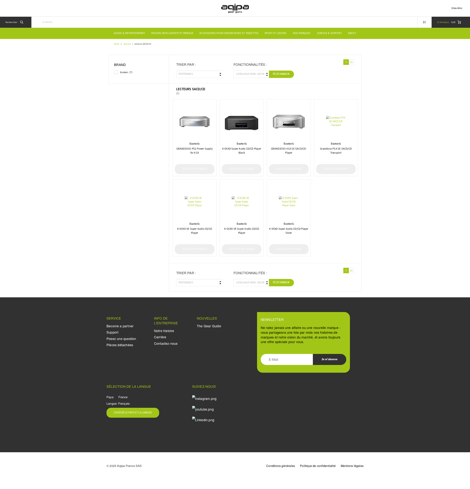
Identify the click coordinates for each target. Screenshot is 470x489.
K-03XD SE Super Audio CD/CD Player (194, 231)
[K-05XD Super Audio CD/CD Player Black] (242, 121)
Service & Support (329, 33)
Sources (127, 44)
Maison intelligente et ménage (172, 33)
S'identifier (456, 8)
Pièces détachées (119, 344)
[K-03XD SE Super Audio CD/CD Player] (194, 202)
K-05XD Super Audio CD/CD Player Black (241, 150)
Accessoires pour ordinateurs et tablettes (228, 33)
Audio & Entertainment (129, 33)
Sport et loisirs (275, 33)
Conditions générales (280, 466)
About (352, 33)
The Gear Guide (209, 325)
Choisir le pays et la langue (133, 412)
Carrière (160, 336)
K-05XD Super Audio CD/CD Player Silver (288, 231)
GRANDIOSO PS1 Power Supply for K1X (194, 150)
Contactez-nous (166, 343)
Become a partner (119, 325)
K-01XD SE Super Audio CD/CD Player (241, 231)
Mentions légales (352, 466)
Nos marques (301, 33)
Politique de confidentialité (318, 466)
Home (116, 44)
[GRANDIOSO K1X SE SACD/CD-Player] (289, 121)
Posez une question (121, 338)
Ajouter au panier (194, 169)
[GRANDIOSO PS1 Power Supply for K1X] (194, 121)
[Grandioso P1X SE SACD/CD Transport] (336, 121)
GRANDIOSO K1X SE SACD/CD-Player (289, 150)
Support (112, 332)
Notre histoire (164, 330)
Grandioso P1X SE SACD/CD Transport (336, 150)
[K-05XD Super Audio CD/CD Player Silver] (289, 202)
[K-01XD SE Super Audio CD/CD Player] (242, 202)
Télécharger (281, 74)
